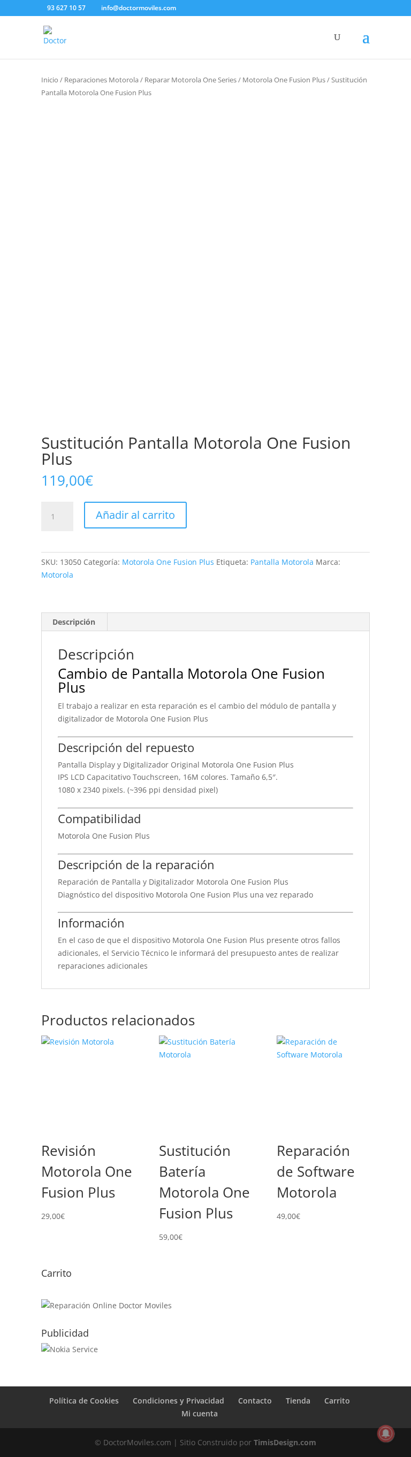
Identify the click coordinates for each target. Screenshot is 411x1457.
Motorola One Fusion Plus (283, 80)
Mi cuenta (199, 1413)
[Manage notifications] (385, 1433)
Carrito (337, 1400)
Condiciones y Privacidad (178, 1400)
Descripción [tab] (73, 622)
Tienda (298, 1400)
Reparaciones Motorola (101, 80)
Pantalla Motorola (282, 562)
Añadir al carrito (135, 515)
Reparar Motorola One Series (190, 80)
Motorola (57, 575)
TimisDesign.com (285, 1442)
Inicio (49, 80)
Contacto (255, 1400)
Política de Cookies (84, 1400)
